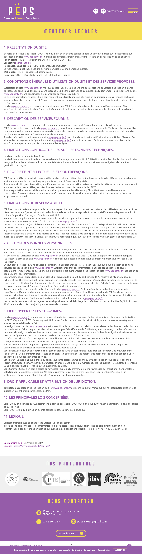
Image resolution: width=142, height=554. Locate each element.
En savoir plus (104, 550)
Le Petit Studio (23, 62)
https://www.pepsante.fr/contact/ (32, 446)
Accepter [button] (120, 550)
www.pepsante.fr (33, 56)
